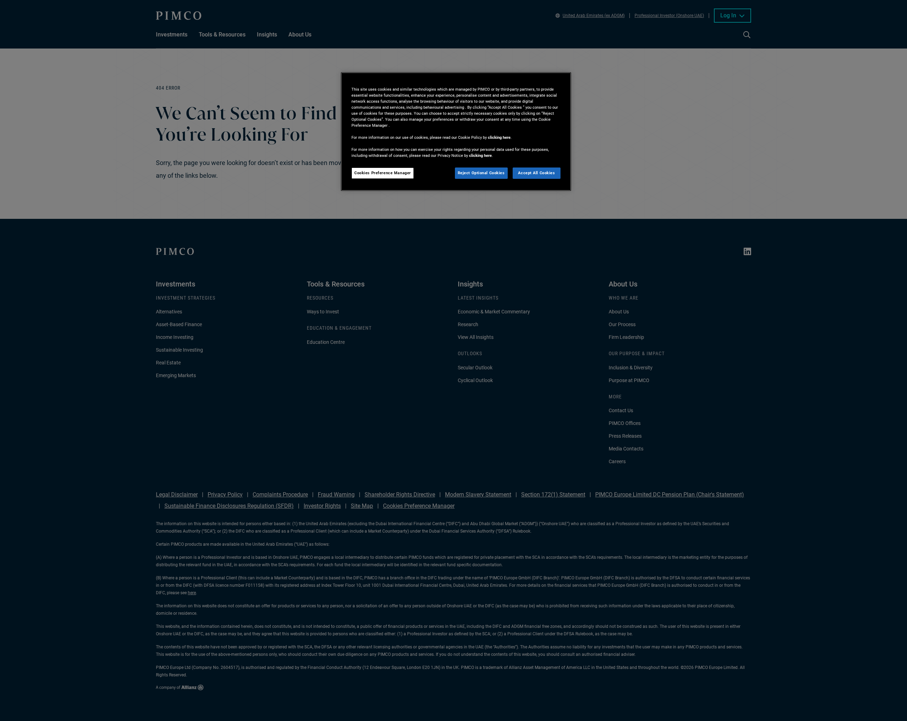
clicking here (499, 137)
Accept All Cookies (536, 172)
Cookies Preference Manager (382, 172)
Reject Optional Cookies (481, 172)
